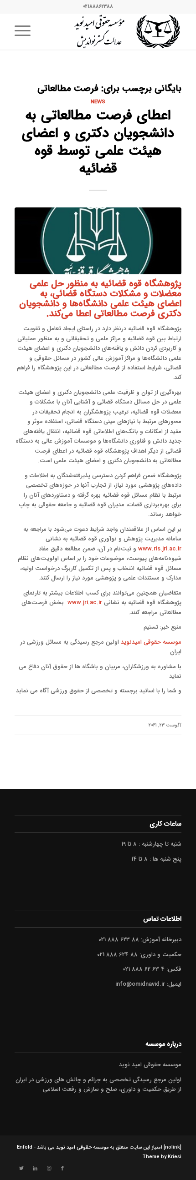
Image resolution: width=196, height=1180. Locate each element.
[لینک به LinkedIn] (35, 1168)
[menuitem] (25, 31)
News (98, 102)
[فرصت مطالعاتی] (98, 240)
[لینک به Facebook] (62, 1168)
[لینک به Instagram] (49, 1168)
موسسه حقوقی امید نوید (82, 1147)
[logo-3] (114, 31)
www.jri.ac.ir (84, 602)
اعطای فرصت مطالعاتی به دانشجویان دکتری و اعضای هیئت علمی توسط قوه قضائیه (98, 142)
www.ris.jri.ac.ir (159, 549)
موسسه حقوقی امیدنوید (151, 642)
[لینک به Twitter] (21, 1168)
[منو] (25, 31)
